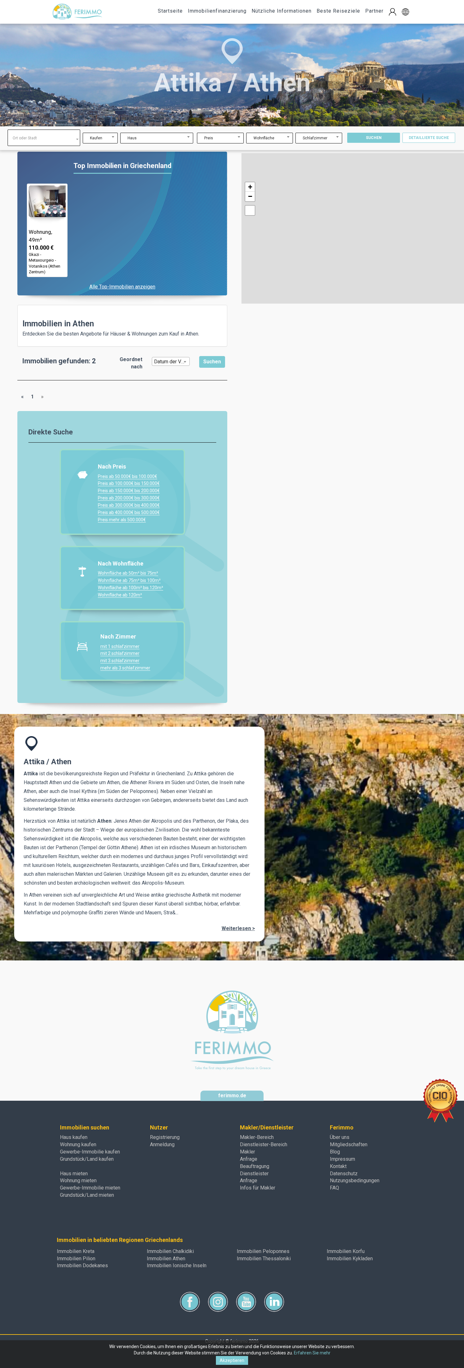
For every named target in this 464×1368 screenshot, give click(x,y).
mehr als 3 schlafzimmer (125, 667)
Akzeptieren (232, 1360)
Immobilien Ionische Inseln (176, 1265)
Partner (374, 11)
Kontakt (338, 1166)
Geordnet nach (131, 363)
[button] (405, 12)
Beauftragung (254, 1166)
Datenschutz (344, 1174)
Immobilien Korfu (346, 1251)
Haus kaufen (73, 1137)
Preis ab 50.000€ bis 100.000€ (127, 476)
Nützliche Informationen (282, 11)
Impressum (342, 1159)
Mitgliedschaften (348, 1144)
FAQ (334, 1188)
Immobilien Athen (166, 1259)
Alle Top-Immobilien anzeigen (122, 287)
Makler (247, 1152)
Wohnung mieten (78, 1180)
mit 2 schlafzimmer (120, 653)
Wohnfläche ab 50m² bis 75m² (128, 573)
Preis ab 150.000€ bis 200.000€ (129, 490)
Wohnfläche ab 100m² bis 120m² (130, 587)
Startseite (170, 11)
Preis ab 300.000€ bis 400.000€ (129, 505)
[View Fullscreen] (250, 210)
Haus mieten (74, 1174)
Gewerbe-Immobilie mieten (90, 1188)
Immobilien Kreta (75, 1251)
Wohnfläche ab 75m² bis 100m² (129, 580)
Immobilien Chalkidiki (170, 1251)
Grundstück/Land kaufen (87, 1159)
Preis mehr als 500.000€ (122, 519)
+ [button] (250, 187)
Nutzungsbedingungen (354, 1180)
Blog (335, 1152)
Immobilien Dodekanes (82, 1265)
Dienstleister (254, 1174)
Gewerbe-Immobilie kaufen (90, 1152)
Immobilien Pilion (76, 1259)
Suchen (374, 138)
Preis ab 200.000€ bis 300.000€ (129, 497)
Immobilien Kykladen (350, 1259)
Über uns (339, 1137)
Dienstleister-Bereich (263, 1144)
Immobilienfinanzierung (217, 11)
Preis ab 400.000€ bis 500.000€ (129, 512)
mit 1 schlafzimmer (120, 646)
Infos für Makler (257, 1188)
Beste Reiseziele (338, 11)
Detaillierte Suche (429, 138)
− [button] (250, 196)
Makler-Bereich (257, 1137)
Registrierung (165, 1137)
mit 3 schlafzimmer (120, 660)
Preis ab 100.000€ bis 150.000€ (129, 483)
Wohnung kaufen (78, 1144)
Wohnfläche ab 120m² (120, 594)
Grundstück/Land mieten (87, 1195)
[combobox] (44, 138)
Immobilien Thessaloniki (264, 1259)
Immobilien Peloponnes (263, 1251)
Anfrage (248, 1159)
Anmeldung (162, 1144)
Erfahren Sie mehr (312, 1352)
